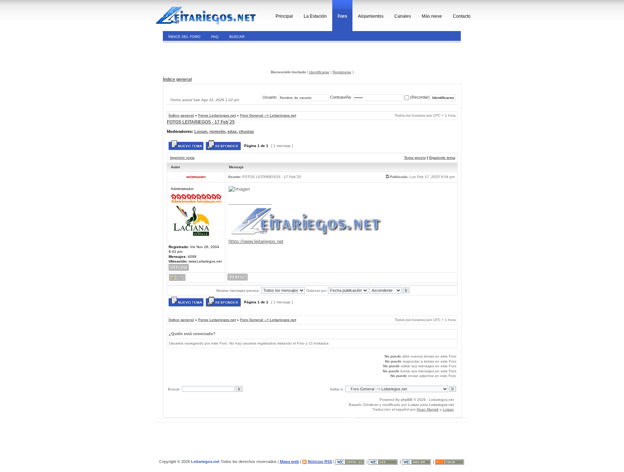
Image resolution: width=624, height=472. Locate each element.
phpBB (406, 400)
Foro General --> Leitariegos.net (268, 115)
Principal (284, 16)
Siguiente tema (442, 158)
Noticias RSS (320, 461)
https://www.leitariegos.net (256, 241)
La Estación (315, 16)
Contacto (462, 16)
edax (232, 131)
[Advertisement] (212, 55)
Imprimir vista (182, 158)
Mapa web (289, 461)
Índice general (177, 79)
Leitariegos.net (441, 405)
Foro (342, 16)
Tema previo (415, 158)
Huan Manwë (428, 409)
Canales (402, 16)
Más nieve (432, 16)
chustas (246, 131)
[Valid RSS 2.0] (450, 461)
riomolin (217, 131)
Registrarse (342, 72)
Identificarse (319, 72)
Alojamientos (371, 16)
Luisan (200, 131)
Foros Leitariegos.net (217, 115)
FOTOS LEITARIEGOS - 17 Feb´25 (201, 122)
